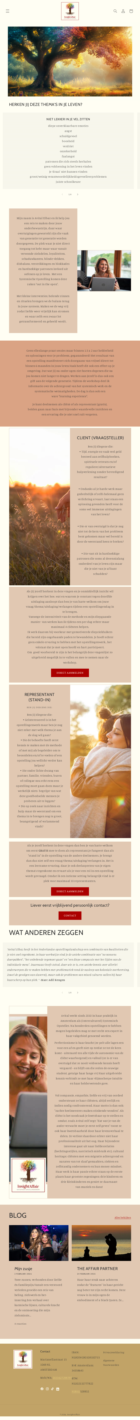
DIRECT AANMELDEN (70, 672)
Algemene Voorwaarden (111, 1362)
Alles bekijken (123, 1217)
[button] (7, 11)
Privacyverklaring (113, 1352)
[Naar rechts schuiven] (77, 194)
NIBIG (76, 1391)
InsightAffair (73, 1414)
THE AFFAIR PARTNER (97, 1268)
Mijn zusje (23, 1268)
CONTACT (70, 915)
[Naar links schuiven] (62, 194)
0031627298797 (62, 1377)
